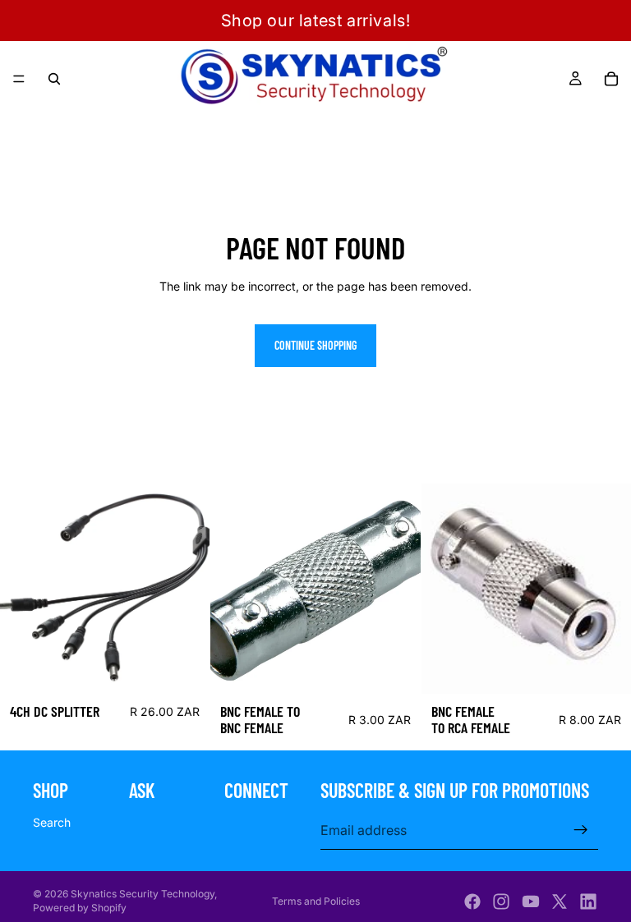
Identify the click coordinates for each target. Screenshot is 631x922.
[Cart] (611, 79)
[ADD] (185, 668)
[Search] (54, 79)
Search (52, 822)
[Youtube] (531, 901)
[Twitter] (559, 901)
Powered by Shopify (80, 907)
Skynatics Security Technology (142, 894)
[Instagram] (501, 901)
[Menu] (19, 79)
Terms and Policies (316, 901)
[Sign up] (581, 830)
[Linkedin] (588, 901)
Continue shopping (315, 345)
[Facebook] (472, 901)
